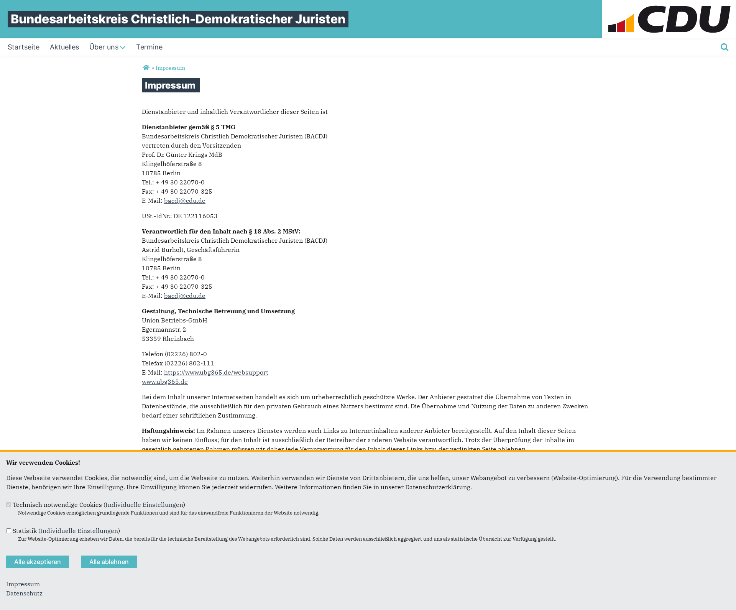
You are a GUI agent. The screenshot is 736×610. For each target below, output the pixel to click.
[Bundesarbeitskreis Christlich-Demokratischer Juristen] (146, 67)
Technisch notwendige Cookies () (99, 504)
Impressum (23, 584)
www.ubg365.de (165, 381)
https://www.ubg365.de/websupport (216, 372)
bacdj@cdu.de (184, 200)
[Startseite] (669, 4)
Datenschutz (24, 593)
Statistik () (66, 530)
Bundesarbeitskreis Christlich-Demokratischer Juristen (178, 19)
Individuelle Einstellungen (144, 504)
